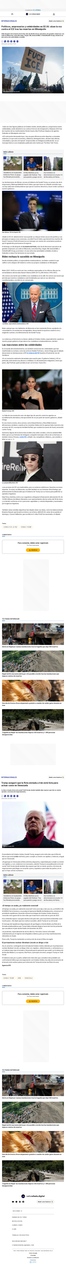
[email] (14, 41)
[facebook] (8, 41)
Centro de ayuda (33, 1253)
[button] (33, 91)
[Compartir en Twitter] (11, 41)
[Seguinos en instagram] (20, 1202)
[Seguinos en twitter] (16, 1202)
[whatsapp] (5, 41)
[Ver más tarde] (2, 41)
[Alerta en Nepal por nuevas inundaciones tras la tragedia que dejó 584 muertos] (33, 634)
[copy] (17, 41)
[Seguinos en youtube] (13, 1202)
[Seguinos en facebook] (23, 1202)
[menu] (12, 14)
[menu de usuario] (54, 14)
